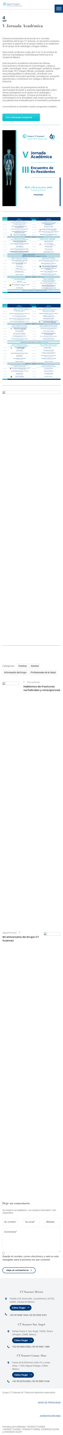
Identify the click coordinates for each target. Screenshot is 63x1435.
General (35, 666)
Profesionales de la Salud (43, 672)
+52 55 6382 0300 (21, 1346)
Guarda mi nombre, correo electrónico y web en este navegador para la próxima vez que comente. (30, 1258)
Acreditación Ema (50, 1416)
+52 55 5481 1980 (40, 1346)
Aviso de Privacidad (49, 1402)
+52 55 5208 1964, (19, 1315)
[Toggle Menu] (58, 8)
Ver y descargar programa (19, 117)
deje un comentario (17, 1270)
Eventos (23, 666)
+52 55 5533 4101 (38, 1315)
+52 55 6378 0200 (21, 1381)
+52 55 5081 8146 (40, 1381)
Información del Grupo (15, 672)
